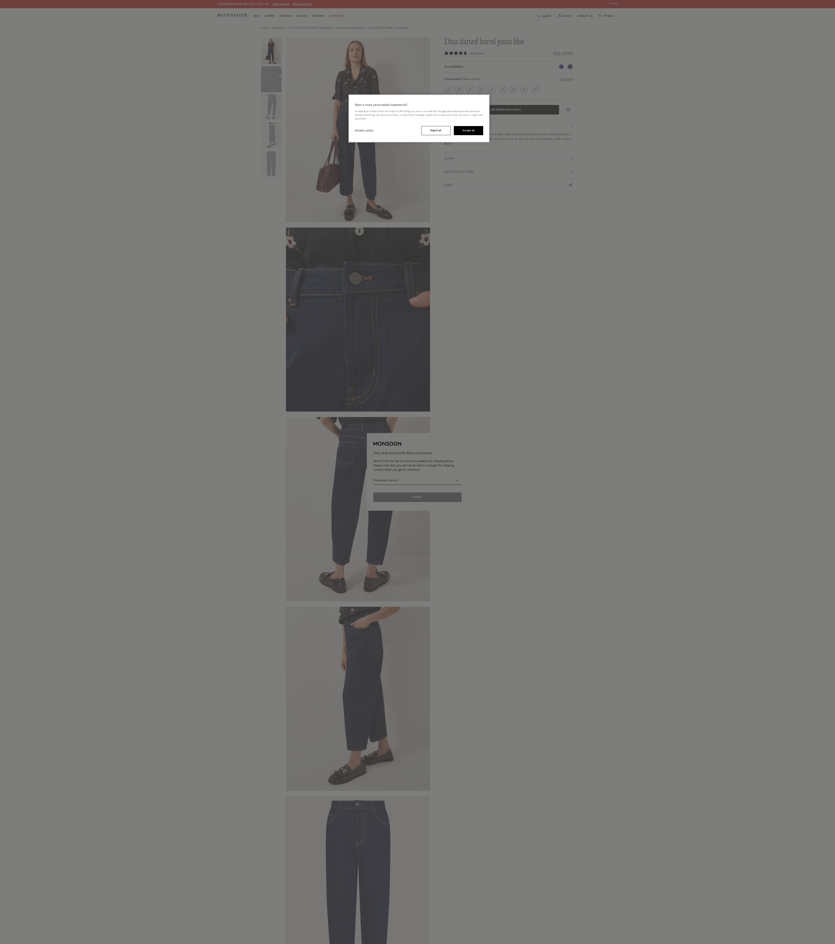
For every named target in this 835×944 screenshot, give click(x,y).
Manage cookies (364, 130)
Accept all (468, 130)
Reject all (435, 130)
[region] (419, 118)
